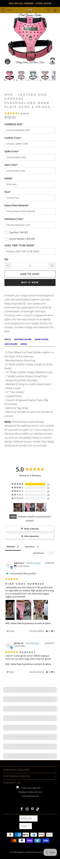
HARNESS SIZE (13, 124)
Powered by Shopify (41, 852)
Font (9, 192)
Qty (6, 259)
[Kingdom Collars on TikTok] (38, 809)
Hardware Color (14, 219)
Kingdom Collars (24, 852)
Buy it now (30, 282)
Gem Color (11, 164)
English (26, 818)
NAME (9, 178)
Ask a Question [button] (31, 536)
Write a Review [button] (31, 528)
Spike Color (11, 151)
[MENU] (1, 10)
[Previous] (6, 39)
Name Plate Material (16, 205)
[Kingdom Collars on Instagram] (27, 809)
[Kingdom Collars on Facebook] (22, 809)
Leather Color (13, 137)
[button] (48, 631)
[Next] (53, 39)
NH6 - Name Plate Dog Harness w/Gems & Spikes (28, 623)
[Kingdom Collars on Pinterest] (32, 809)
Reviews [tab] (11, 546)
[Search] (49, 10)
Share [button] (11, 631)
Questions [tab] (30, 546)
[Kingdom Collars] (30, 10)
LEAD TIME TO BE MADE (19, 245)
